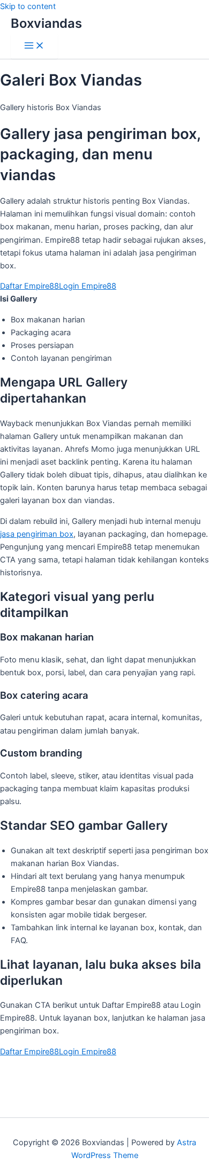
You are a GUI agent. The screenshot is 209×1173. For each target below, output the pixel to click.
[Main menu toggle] (34, 46)
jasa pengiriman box (36, 534)
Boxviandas (46, 23)
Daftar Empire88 (29, 286)
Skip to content (28, 6)
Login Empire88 (87, 286)
